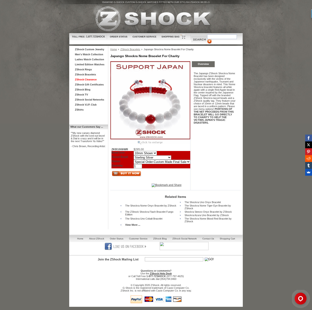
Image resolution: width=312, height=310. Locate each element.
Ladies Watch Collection (89, 59)
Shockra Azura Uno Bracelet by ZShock (207, 215)
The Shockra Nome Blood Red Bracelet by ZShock (208, 220)
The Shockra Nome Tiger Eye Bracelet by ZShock (208, 207)
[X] (308, 144)
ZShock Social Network (184, 238)
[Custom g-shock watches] (156, 19)
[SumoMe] (308, 172)
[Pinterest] (308, 151)
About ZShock (96, 238)
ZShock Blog (82, 89)
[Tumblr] (308, 165)
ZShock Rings (83, 69)
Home (113, 49)
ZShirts (79, 109)
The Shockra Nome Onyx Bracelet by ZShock (150, 205)
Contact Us (208, 238)
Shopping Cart (227, 238)
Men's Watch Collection (89, 54)
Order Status (118, 36)
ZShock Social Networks (89, 99)
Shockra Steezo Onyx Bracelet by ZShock (208, 211)
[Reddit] (308, 158)
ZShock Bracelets (130, 49)
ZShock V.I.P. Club (86, 104)
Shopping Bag (170, 36)
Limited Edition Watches (89, 64)
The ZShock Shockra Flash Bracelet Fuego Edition (149, 213)
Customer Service (144, 36)
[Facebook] (308, 138)
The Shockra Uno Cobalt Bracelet (143, 218)
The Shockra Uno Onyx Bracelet (203, 202)
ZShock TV (81, 94)
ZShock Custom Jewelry (89, 49)
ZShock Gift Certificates (89, 84)
